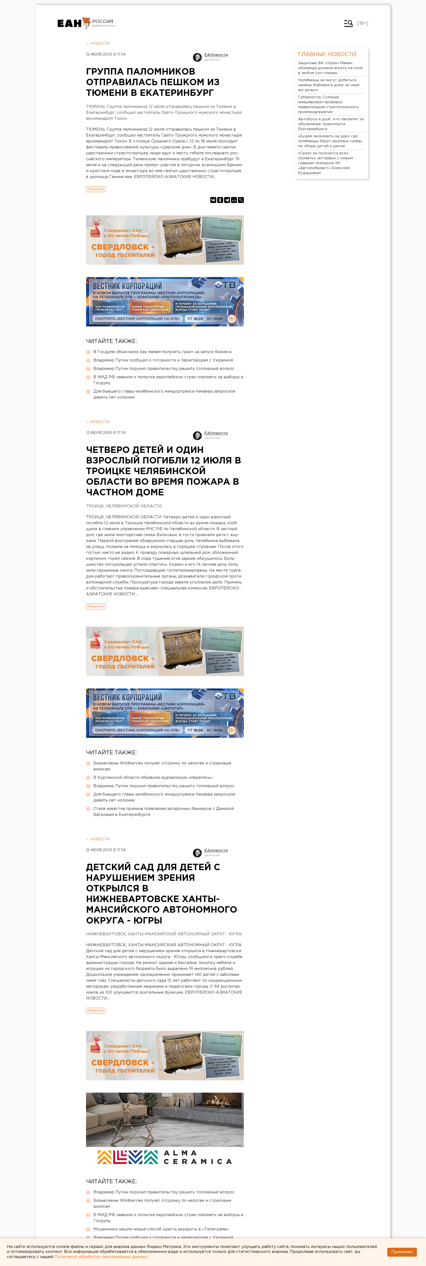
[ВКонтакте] (213, 200)
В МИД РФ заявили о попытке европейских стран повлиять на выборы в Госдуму (168, 380)
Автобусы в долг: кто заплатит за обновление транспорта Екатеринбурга (331, 124)
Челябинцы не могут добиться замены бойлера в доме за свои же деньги (328, 85)
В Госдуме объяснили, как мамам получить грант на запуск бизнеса (162, 352)
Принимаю (402, 1252)
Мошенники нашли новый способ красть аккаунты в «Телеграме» (161, 1229)
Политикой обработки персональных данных (100, 1257)
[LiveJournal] (241, 200)
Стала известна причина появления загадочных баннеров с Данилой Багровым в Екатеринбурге (163, 812)
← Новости (97, 43)
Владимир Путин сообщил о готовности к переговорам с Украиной (163, 360)
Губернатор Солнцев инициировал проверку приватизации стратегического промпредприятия (328, 105)
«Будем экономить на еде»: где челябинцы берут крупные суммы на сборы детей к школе (330, 141)
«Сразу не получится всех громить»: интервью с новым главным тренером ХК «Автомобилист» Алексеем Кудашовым (325, 163)
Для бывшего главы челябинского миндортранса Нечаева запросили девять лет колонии (164, 394)
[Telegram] (227, 200)
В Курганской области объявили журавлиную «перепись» (153, 778)
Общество (96, 189)
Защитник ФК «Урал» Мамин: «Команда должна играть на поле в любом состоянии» (330, 68)
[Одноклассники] (220, 200)
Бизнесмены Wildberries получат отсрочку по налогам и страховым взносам (162, 766)
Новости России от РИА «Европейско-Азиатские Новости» (74, 23)
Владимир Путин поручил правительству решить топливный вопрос (163, 369)
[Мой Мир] (234, 200)
